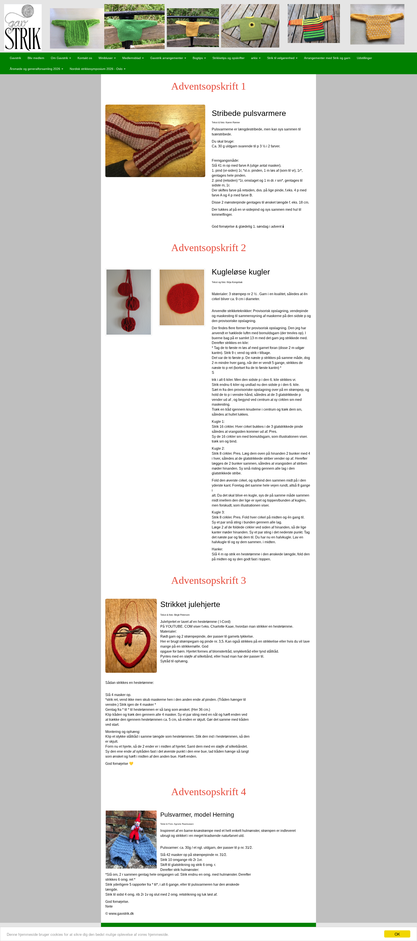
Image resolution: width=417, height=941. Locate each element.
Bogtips (198, 58)
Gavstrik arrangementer (167, 58)
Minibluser (106, 58)
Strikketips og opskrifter (228, 58)
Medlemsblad (132, 58)
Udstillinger (364, 58)
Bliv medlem (36, 58)
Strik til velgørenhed (281, 58)
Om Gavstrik (60, 58)
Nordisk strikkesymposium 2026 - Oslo (96, 69)
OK (397, 934)
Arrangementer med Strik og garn (327, 58)
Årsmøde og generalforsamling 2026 (35, 69)
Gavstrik (15, 58)
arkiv (254, 58)
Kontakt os (85, 58)
